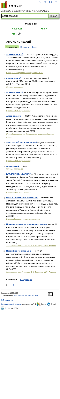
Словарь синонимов (14, 87)
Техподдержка (19, 295)
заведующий (13, 166)
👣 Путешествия (7, 300)
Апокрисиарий (13, 116)
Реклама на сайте (31, 295)
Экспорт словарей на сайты (11, 304)
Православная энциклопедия (18, 111)
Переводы (16, 28)
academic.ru (11, 4)
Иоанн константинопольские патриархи (26, 224)
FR (56, 2)
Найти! (53, 16)
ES (50, 2)
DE (45, 2)
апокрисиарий (13, 78)
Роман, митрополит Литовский (22, 198)
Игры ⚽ (16, 34)
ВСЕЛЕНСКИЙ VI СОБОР (18, 174)
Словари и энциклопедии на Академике (25, 10)
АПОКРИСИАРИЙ (14, 54)
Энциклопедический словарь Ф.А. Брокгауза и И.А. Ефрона (31, 246)
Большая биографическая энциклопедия (23, 219)
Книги (44, 28)
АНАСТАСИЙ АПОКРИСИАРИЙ (21, 142)
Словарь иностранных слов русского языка (24, 73)
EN (39, 2)
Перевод (24, 47)
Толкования (30, 23)
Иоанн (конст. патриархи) (19, 251)
